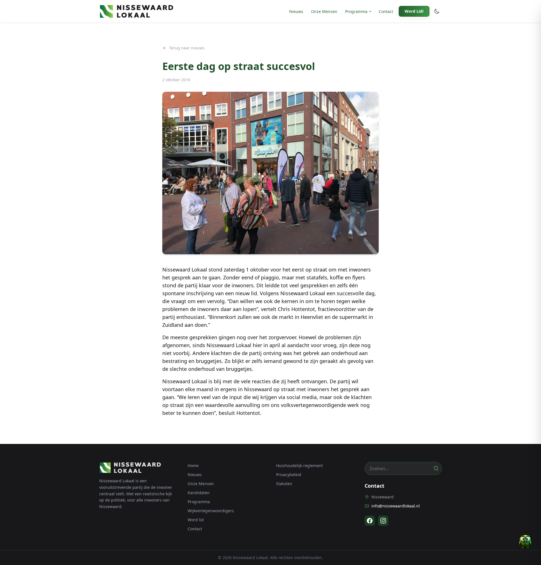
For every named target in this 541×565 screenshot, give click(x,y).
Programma (356, 11)
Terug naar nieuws (187, 48)
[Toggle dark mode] (437, 11)
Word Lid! (414, 11)
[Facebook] (370, 521)
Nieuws (296, 11)
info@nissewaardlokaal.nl (395, 506)
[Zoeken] (436, 468)
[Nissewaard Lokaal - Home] (136, 11)
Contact (386, 11)
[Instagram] (383, 521)
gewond (292, 361)
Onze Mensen (324, 11)
